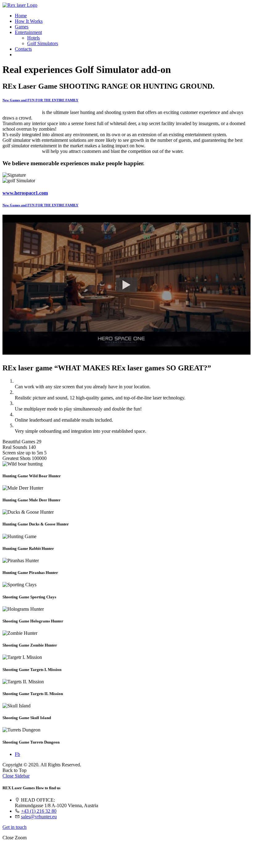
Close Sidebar (16, 775)
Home (21, 15)
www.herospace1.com (25, 193)
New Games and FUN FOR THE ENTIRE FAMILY (40, 100)
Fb (17, 754)
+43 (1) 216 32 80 (38, 811)
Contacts (23, 49)
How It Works (29, 21)
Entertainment (28, 32)
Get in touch (14, 827)
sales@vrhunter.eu (39, 816)
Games (21, 26)
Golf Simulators (42, 43)
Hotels (33, 37)
